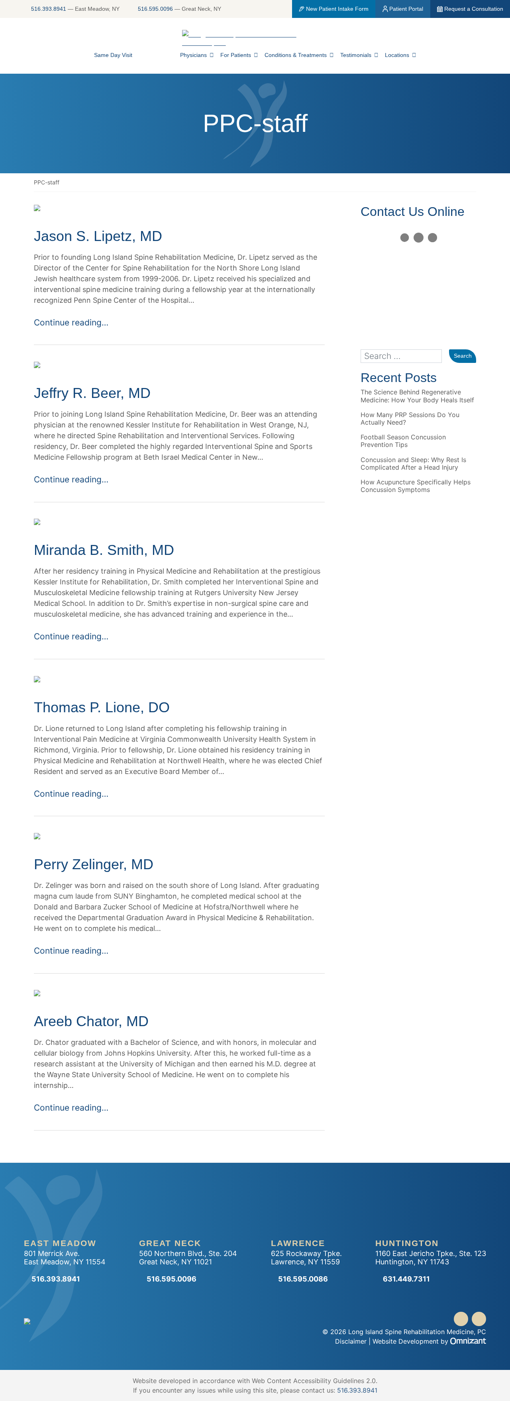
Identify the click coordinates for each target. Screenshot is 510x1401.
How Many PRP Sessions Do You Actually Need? (410, 418)
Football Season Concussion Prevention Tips (403, 441)
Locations (397, 55)
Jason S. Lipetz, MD (98, 236)
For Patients (235, 55)
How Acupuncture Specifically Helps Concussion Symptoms (416, 486)
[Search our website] (405, 356)
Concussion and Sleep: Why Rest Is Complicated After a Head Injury (413, 463)
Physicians (193, 55)
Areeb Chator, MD (91, 1021)
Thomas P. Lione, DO (102, 707)
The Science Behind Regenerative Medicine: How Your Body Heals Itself (417, 396)
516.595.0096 (155, 9)
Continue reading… (71, 322)
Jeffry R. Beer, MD (92, 393)
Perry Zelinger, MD (93, 864)
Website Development (406, 1341)
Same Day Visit (113, 55)
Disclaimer (351, 1341)
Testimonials (355, 55)
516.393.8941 (48, 9)
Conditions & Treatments (296, 55)
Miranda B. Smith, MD (104, 550)
